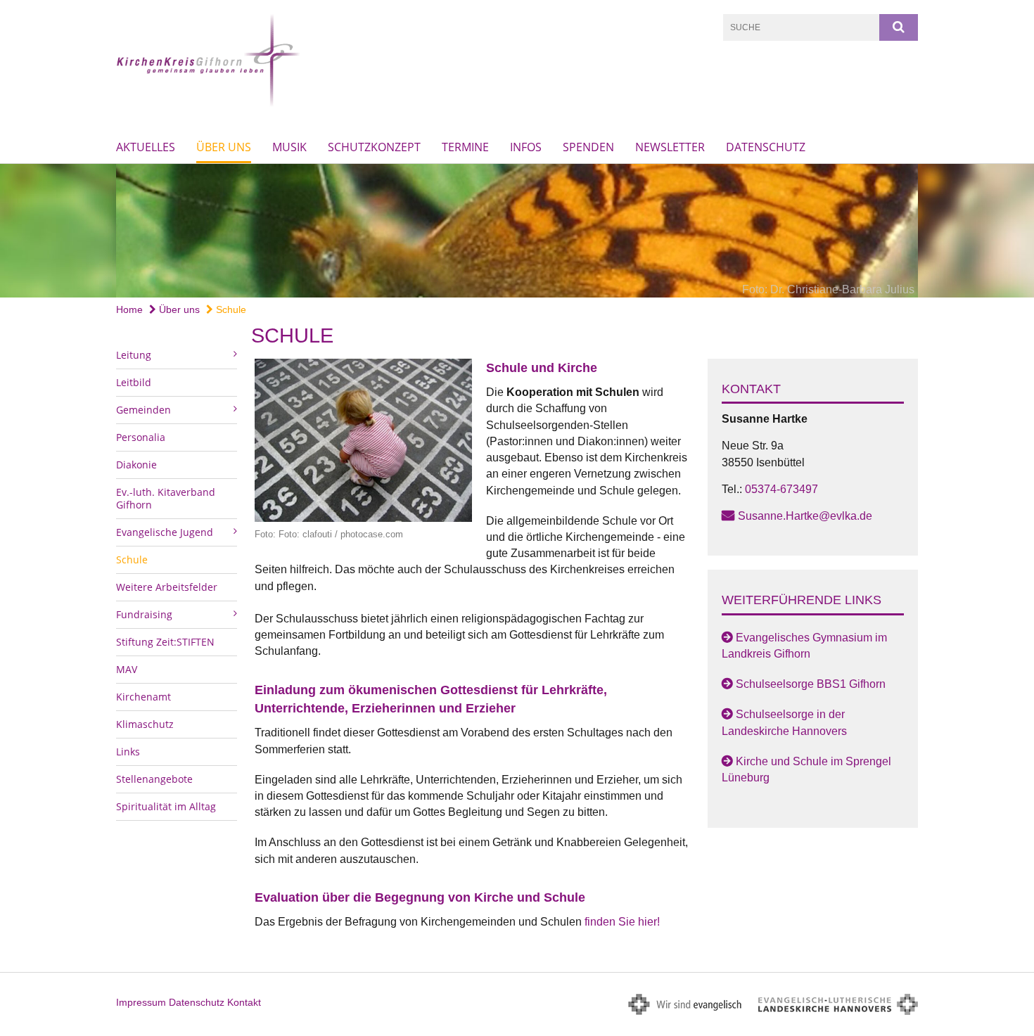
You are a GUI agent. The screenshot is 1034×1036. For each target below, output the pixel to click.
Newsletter (670, 147)
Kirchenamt (143, 696)
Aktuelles (145, 147)
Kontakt (244, 1002)
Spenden (588, 147)
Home (129, 309)
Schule (229, 309)
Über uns (223, 147)
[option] (517, 231)
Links (128, 751)
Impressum (141, 1002)
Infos (526, 147)
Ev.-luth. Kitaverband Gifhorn (165, 498)
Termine (465, 147)
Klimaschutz (145, 724)
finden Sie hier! (621, 922)
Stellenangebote (154, 779)
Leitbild (133, 382)
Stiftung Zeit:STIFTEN (165, 641)
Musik (289, 147)
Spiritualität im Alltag (166, 806)
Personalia (140, 437)
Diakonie (136, 464)
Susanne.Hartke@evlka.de (805, 516)
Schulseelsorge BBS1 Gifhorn (811, 684)
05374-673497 (781, 489)
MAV (126, 669)
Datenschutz (765, 147)
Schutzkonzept (374, 147)
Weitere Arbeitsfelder (166, 587)
